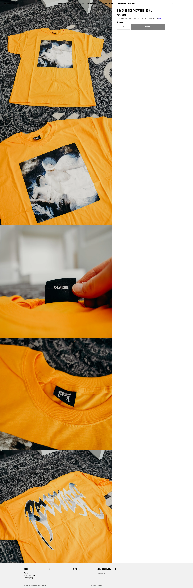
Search (26, 573)
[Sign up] (167, 574)
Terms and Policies (96, 585)
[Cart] (187, 3)
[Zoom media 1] (56, 56)
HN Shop (31, 585)
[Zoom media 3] (56, 281)
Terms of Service (29, 575)
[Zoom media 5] (56, 506)
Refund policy (28, 578)
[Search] (179, 3)
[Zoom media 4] (56, 394)
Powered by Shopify (40, 585)
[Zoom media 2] (56, 169)
